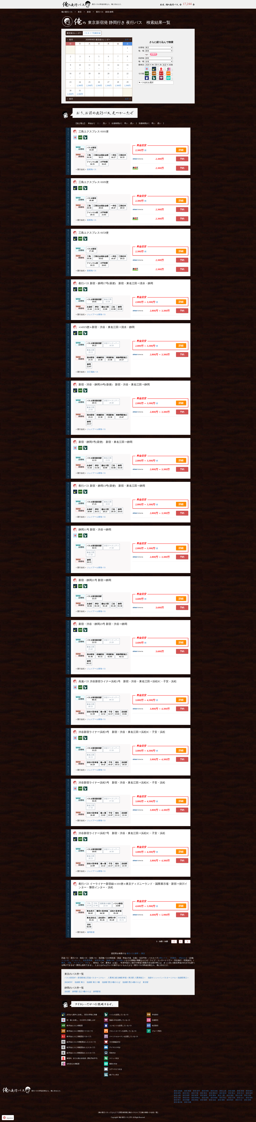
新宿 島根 (214, 1098)
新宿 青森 (187, 1091)
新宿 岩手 (196, 1091)
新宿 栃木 (249, 1091)
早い (126, 123)
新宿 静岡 (203, 1095)
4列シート (163, 958)
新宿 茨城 (240, 1091)
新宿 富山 (231, 1093)
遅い (132, 123)
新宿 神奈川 (213, 1093)
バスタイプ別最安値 (92, 33)
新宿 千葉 (194, 1093)
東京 (80, 12)
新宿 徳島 (249, 1098)
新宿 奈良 (186, 1098)
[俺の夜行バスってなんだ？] (108, 1112)
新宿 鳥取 (205, 1098)
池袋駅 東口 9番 (93, 982)
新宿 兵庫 (177, 1098)
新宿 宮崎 (247, 1100)
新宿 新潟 (222, 1093)
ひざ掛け (120, 960)
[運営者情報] (123, 1112)
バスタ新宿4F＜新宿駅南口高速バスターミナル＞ (85, 978)
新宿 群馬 (177, 1093)
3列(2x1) (182, 958)
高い (105, 123)
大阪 (69, 963)
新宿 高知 (194, 1100)
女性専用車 (87, 960)
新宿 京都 (238, 1095)
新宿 (89, 12)
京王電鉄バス (92, 372)
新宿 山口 (240, 1098)
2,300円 (80, 86)
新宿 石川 (240, 1093)
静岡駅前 (97, 992)
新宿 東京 (203, 1093)
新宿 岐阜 (194, 1095)
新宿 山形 (222, 1091)
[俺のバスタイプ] (134, 1112)
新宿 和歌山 (195, 1098)
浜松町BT (69, 982)
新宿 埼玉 (186, 1093)
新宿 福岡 (203, 1100)
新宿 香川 (177, 1100)
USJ (86, 963)
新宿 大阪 (247, 1095)
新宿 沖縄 (187, 1102)
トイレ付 (65, 960)
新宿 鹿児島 (178, 1102)
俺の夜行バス (67, 12)
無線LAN (110, 960)
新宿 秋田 (205, 1091)
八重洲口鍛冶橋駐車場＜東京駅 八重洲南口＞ (127, 978)
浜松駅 (67, 992)
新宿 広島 (231, 1098)
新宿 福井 (249, 1093)
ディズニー (78, 963)
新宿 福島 (231, 1091)
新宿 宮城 (214, 1091)
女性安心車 (99, 960)
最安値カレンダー (74, 33)
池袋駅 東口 (80, 982)
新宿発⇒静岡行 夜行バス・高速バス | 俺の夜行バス (76, 4)
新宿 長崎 (221, 1100)
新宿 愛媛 (186, 1100)
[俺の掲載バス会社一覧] (149, 1112)
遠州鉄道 (91, 932)
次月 (127, 40)
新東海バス (91, 169)
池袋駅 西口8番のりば (111, 982)
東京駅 (145, 982)
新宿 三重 (221, 1095)
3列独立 (173, 958)
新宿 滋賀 (230, 1095)
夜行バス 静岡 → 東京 (136, 953)
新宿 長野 (186, 1095)
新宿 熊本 (230, 1100)
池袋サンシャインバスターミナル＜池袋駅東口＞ (168, 978)
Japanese (8, 1117)
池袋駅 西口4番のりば (131, 982)
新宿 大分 (238, 1100)
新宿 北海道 (178, 1091)
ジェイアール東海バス (96, 314)
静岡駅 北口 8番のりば (81, 992)
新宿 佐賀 (212, 1100)
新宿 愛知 (212, 1095)
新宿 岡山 (222, 1098)
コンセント (76, 960)
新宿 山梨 (177, 1095)
